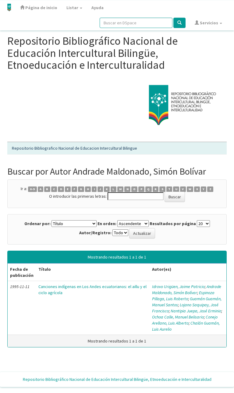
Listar (72, 7)
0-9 (32, 189)
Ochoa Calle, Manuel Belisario (178, 317)
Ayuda (97, 7)
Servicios (209, 23)
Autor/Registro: (95, 232)
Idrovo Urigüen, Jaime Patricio (178, 286)
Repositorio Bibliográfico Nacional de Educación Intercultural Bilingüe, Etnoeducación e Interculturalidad (117, 379)
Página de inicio (40, 7)
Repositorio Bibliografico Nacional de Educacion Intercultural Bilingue (74, 148)
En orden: (107, 223)
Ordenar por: (37, 223)
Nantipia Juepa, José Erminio (196, 311)
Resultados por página (173, 223)
